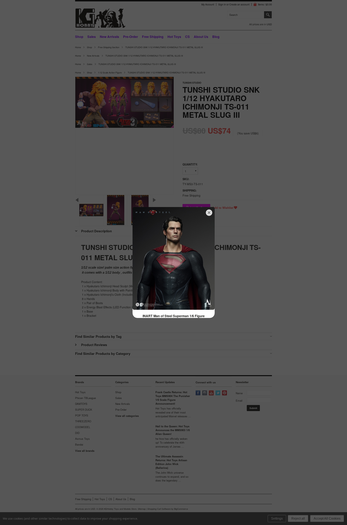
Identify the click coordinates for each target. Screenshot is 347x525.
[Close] (209, 212)
